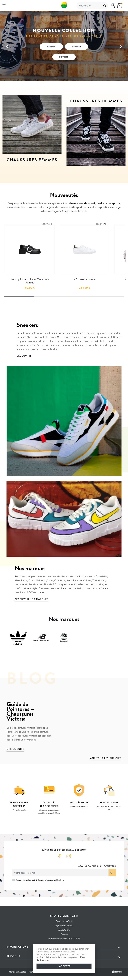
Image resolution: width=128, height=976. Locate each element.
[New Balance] (41, 637)
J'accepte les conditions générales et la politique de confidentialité (40, 880)
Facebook (59, 856)
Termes (48, 822)
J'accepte (64, 966)
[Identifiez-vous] (113, 5)
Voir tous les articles (106, 758)
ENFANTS (64, 57)
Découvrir (23, 355)
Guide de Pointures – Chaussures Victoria (20, 711)
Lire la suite (15, 749)
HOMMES (76, 46)
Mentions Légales (17, 972)
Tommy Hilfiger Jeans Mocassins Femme (30, 281)
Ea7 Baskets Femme (84, 279)
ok (112, 873)
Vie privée (38, 822)
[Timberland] (64, 637)
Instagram (68, 856)
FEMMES (51, 46)
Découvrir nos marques (31, 599)
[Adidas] (18, 637)
